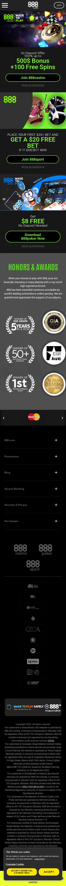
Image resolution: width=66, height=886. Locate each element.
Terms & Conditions (32, 85)
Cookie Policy (39, 859)
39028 (51, 740)
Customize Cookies (15, 864)
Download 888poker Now (33, 237)
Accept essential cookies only (22, 872)
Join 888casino (33, 77)
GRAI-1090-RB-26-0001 (33, 787)
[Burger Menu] (5, 5)
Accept (49, 872)
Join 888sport (33, 159)
